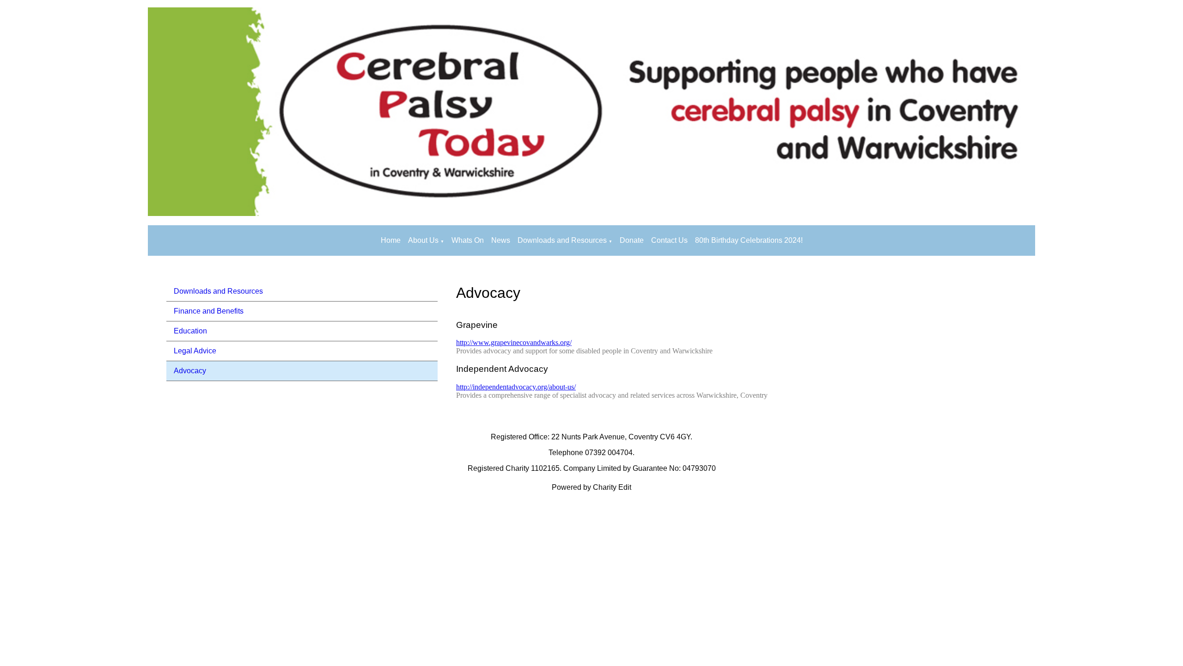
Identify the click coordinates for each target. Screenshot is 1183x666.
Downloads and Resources (562, 240)
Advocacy (190, 371)
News (500, 240)
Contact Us (669, 240)
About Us (423, 240)
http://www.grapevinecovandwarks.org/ (514, 343)
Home (391, 240)
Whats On (467, 240)
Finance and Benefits (209, 311)
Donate (632, 240)
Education (190, 331)
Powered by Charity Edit (591, 487)
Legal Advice (195, 351)
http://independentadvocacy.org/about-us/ (516, 387)
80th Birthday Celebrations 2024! (749, 240)
